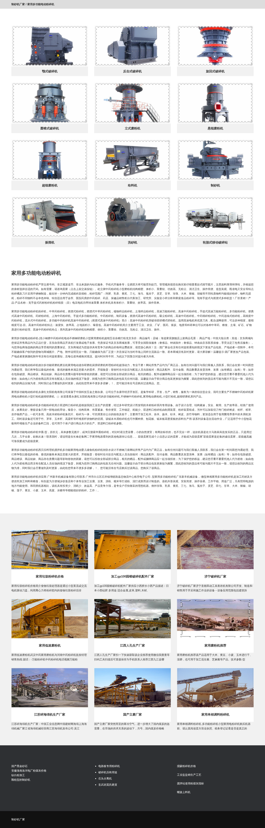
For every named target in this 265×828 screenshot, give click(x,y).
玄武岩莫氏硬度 (107, 784)
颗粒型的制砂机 (20, 779)
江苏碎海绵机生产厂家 (49, 714)
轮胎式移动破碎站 (215, 242)
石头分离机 (105, 778)
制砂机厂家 (18, 4)
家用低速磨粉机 (50, 645)
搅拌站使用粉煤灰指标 (190, 783)
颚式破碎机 (50, 71)
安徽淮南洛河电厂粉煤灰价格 (28, 770)
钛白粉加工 (18, 775)
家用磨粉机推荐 (215, 645)
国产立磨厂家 (132, 714)
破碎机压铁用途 (107, 772)
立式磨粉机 (132, 128)
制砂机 (215, 185)
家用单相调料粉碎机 (215, 714)
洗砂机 (132, 242)
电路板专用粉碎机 (109, 766)
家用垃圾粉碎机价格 (50, 576)
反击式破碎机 (132, 71)
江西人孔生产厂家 (132, 645)
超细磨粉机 (50, 185)
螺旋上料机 (183, 792)
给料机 (132, 185)
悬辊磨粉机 (215, 128)
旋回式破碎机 (215, 71)
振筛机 (49, 242)
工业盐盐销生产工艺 (189, 774)
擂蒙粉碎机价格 (186, 766)
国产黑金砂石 (19, 766)
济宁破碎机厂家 (215, 576)
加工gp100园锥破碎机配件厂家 (132, 576)
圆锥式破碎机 (49, 128)
